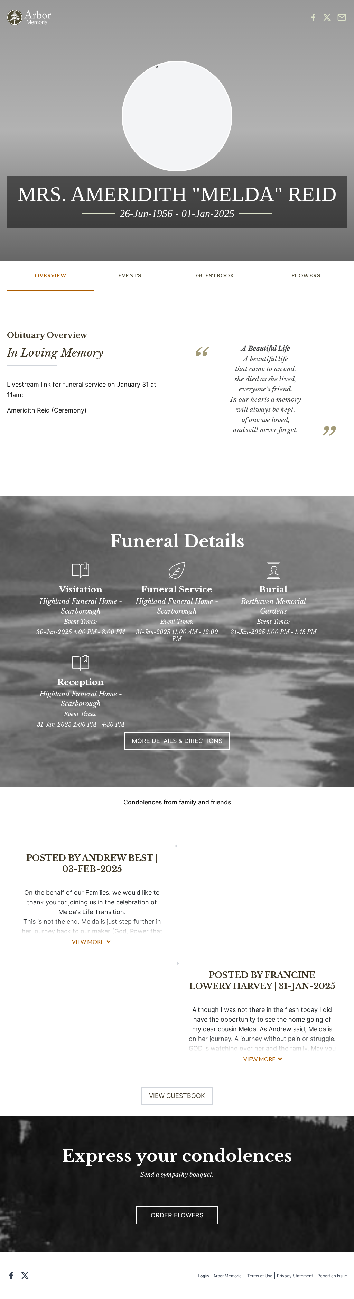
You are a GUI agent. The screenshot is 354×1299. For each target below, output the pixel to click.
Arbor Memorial (228, 1275)
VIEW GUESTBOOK (177, 1095)
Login (203, 1275)
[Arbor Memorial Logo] (29, 17)
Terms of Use (259, 1275)
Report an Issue (332, 1275)
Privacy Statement (295, 1275)
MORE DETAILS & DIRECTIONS (177, 741)
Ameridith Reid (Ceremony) (47, 410)
